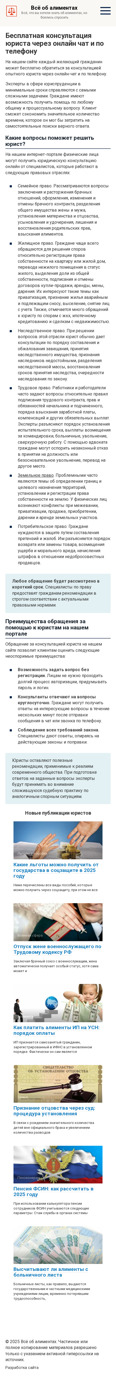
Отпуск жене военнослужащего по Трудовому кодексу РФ (57, 949)
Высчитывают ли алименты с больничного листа (50, 1272)
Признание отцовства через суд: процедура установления (54, 1111)
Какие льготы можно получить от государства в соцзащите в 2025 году (56, 870)
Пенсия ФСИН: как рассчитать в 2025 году (53, 1191)
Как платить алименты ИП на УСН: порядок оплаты (56, 1030)
